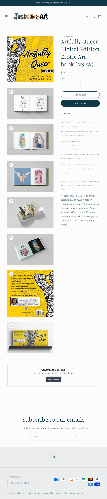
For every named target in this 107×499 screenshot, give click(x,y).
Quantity (65, 78)
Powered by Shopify (32, 493)
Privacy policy (61, 493)
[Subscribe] (76, 436)
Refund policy (48, 493)
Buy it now (80, 103)
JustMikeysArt (18, 493)
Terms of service (76, 493)
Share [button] (67, 113)
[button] (6, 16)
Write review (53, 379)
